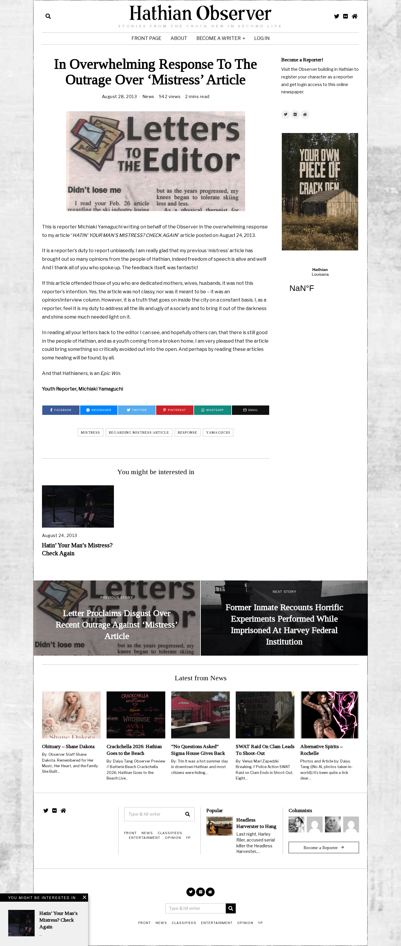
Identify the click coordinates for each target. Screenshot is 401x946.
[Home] (354, 16)
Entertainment (144, 838)
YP (188, 838)
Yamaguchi (218, 432)
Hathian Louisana (320, 284)
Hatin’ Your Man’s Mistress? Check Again (58, 920)
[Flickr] (345, 16)
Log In (262, 38)
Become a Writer (218, 38)
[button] (188, 814)
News (148, 96)
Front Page (146, 38)
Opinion (173, 838)
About (179, 38)
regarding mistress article (139, 432)
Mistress (90, 432)
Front (130, 833)
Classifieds (170, 833)
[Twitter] (337, 16)
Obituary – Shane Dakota (68, 746)
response (187, 432)
